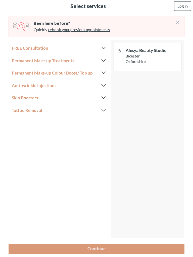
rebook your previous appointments (79, 29)
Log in (182, 6)
